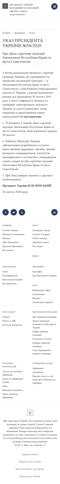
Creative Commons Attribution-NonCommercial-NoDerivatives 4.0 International (29, 428)
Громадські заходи (41, 230)
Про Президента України (44, 275)
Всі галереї (37, 246)
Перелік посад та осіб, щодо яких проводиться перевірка (43, 379)
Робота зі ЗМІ (9, 320)
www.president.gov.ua (16, 438)
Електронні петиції (41, 338)
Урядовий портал (30, 454)
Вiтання (6, 238)
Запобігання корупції (42, 302)
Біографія (37, 271)
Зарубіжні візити (40, 242)
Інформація (38, 368)
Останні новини (10, 230)
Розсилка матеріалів (12, 324)
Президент (38, 267)
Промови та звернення (13, 234)
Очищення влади (42, 363)
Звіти (5, 386)
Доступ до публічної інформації (12, 373)
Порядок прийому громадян (41, 344)
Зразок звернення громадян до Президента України (44, 324)
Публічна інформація (9, 365)
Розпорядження (9, 275)
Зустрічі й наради (40, 234)
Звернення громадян (44, 312)
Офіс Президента (10, 242)
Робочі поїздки (39, 238)
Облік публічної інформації (10, 395)
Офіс (35, 285)
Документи (19, 32)
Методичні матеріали (12, 390)
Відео (35, 256)
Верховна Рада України (30, 461)
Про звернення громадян (44, 316)
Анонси (6, 316)
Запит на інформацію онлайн (12, 380)
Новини (7, 225)
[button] (14, 212)
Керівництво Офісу (41, 290)
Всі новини (7, 250)
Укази (32, 32)
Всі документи (9, 283)
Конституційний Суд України (30, 468)
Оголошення (38, 294)
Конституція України (12, 279)
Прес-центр (9, 312)
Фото (35, 225)
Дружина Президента (12, 246)
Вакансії (36, 298)
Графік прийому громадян (40, 333)
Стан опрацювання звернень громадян (41, 352)
